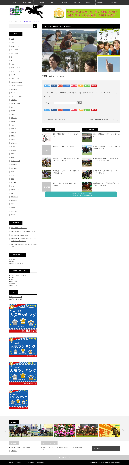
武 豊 (12, 175)
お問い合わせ (114, 2)
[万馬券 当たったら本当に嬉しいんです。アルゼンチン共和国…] (87, 430)
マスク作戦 (14, 89)
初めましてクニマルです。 (15, 462)
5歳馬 (12, 42)
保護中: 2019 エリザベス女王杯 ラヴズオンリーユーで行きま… (106, 172)
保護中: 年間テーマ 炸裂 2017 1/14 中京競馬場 (66, 184)
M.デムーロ (14, 64)
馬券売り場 (77, 2)
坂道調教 (13, 121)
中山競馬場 (14, 100)
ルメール (13, 92)
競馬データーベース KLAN (16, 263)
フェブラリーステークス (17, 85)
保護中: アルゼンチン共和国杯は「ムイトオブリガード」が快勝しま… (106, 184)
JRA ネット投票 (13, 281)
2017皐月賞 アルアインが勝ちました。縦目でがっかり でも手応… (66, 159)
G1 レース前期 (27, 2)
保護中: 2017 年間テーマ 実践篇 (63, 146)
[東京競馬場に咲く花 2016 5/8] (64, 430)
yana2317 (68, 26)
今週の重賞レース (15, 103)
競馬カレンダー (13, 285)
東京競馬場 (14, 164)
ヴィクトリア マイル (16, 96)
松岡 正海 (14, 168)
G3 (11, 60)
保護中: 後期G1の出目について (19, 228)
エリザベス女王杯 (15, 71)
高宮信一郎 (14, 211)
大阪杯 (12, 125)
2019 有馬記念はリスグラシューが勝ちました (106, 135)
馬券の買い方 (89, 2)
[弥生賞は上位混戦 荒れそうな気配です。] (109, 430)
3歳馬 (12, 39)
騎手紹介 (64, 2)
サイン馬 (13, 75)
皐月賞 (12, 186)
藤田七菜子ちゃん (15, 189)
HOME (15, 2)
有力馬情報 (14, 150)
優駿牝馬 (13, 110)
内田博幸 (13, 114)
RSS (98, 448)
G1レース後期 (40, 2)
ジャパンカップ (15, 78)
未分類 (12, 157)
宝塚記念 (13, 139)
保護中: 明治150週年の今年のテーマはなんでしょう (66, 135)
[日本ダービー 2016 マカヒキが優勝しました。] (20, 430)
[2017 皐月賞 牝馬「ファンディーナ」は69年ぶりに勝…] (42, 430)
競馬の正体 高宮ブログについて (57, 119)
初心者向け (14, 118)
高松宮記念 (14, 215)
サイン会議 (11, 261)
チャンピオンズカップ (16, 82)
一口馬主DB (12, 259)
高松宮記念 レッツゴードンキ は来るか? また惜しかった (66, 172)
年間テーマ (18, 21)
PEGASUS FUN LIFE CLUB (103, 462)
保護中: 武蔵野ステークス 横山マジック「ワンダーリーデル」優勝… (105, 159)
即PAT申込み (12, 283)
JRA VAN (11, 279)
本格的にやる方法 (15, 161)
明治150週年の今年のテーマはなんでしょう (102, 119)
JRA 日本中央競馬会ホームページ (17, 275)
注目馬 (12, 179)
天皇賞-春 (13, 128)
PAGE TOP (66, 458)
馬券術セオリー (101, 2)
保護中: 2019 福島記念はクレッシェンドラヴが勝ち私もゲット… (106, 147)
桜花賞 (12, 171)
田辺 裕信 (14, 182)
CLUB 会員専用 (15, 46)
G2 (52, 2)
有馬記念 (13, 153)
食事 (12, 193)
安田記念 (13, 136)
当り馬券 (13, 146)
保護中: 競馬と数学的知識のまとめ (19, 235)
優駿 (12, 107)
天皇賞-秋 (13, 132)
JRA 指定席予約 (13, 277)
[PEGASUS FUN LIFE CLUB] (26, 12)
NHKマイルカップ (15, 67)
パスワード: (49, 103)
